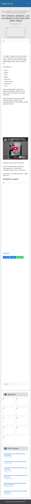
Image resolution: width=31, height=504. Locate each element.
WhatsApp (20, 257)
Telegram (13, 257)
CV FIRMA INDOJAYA (20, 501)
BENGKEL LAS (10, 11)
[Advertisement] (15, 233)
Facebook (6, 257)
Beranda (4, 11)
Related (6, 384)
